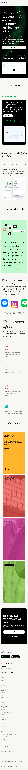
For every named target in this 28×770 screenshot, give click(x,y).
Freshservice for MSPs (6, 731)
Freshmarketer (4, 749)
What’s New (3, 726)
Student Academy (5, 717)
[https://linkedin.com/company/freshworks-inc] (2, 672)
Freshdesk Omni (4, 736)
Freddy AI (3, 754)
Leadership (3, 682)
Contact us (3, 666)
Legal (2, 761)
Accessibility (3, 766)
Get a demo (14, 47)
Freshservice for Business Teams (8, 734)
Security (19, 763)
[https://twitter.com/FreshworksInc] (5, 672)
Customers (3, 690)
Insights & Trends (5, 697)
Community (3, 719)
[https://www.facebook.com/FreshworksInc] (9, 672)
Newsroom (3, 700)
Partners (3, 692)
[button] (14, 453)
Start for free (14, 636)
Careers (3, 687)
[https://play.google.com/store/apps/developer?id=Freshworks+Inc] (5, 657)
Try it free (13, 51)
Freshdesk (3, 739)
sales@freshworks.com (6, 668)
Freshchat (3, 741)
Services (3, 714)
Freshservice (4, 729)
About (2, 680)
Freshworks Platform (5, 751)
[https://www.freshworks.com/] (7, 2)
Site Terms (14, 761)
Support (3, 709)
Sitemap (15, 766)
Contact (3, 702)
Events (2, 695)
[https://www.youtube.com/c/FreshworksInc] (12, 672)
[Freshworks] (14, 652)
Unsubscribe (10, 766)
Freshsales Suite (4, 746)
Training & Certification (6, 712)
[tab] (7, 165)
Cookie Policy (20, 761)
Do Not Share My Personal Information (8, 763)
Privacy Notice (8, 761)
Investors (3, 685)
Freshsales (3, 744)
